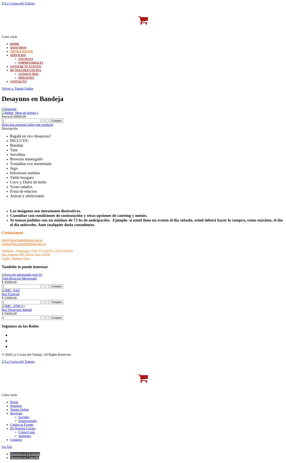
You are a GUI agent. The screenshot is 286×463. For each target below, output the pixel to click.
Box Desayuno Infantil (17, 310)
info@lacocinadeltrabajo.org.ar (22, 240)
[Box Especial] (11, 290)
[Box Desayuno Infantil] (13, 306)
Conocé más (28, 74)
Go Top (7, 447)
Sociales (25, 59)
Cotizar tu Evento (25, 66)
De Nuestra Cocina (25, 70)
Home (14, 44)
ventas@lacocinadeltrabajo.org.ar (24, 244)
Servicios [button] (16, 413)
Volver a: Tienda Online (17, 88)
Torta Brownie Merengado (19, 278)
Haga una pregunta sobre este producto (27, 125)
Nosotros (18, 47)
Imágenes (26, 77)
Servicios (18, 55)
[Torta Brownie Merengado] (22, 274)
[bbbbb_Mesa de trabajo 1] (20, 113)
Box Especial (10, 294)
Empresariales (30, 62)
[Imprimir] (9, 109)
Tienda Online (21, 51)
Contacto (18, 81)
